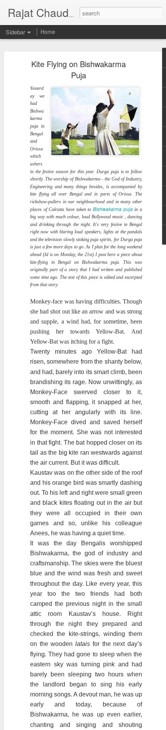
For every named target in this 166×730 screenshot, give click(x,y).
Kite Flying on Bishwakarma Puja (78, 69)
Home (48, 31)
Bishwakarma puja (113, 209)
